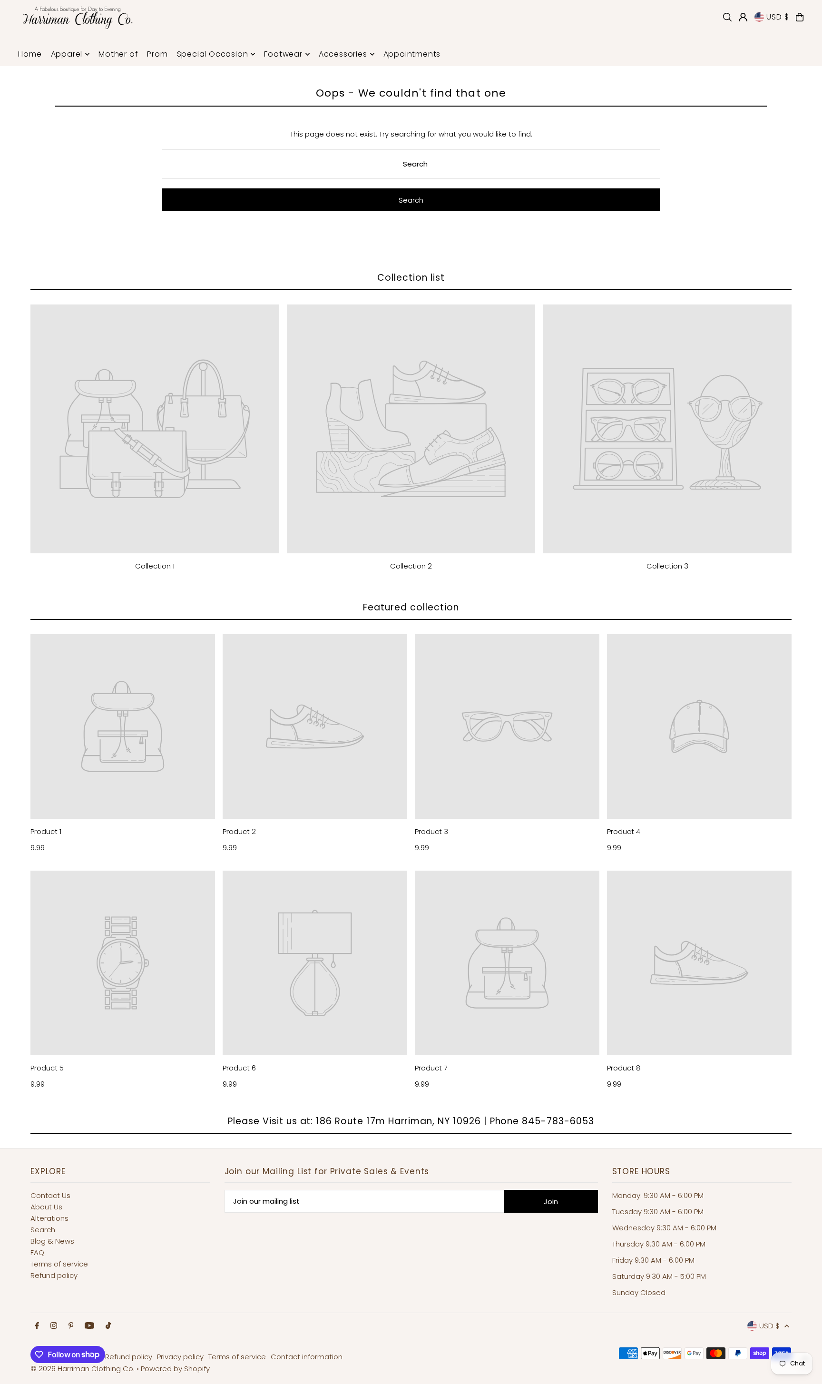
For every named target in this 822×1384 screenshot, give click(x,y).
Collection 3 (667, 566)
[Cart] (799, 17)
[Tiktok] (108, 1326)
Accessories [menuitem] (343, 54)
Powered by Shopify (175, 1369)
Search (42, 1230)
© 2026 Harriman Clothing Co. (83, 1369)
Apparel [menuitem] (67, 54)
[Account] (743, 17)
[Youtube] (89, 1326)
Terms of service (59, 1264)
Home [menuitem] (29, 54)
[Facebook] (37, 1326)
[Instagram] (53, 1326)
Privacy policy (180, 1357)
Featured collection (411, 607)
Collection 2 (411, 566)
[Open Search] (727, 17)
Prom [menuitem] (157, 54)
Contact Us (50, 1195)
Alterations (49, 1218)
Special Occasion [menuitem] (212, 54)
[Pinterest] (71, 1326)
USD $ (777, 16)
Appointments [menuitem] (412, 54)
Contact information (306, 1357)
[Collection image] (154, 428)
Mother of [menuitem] (118, 54)
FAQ (37, 1252)
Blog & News (52, 1241)
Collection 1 (155, 566)
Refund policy (54, 1275)
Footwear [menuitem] (283, 54)
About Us (46, 1207)
